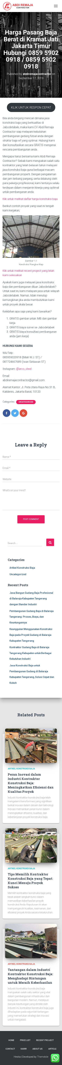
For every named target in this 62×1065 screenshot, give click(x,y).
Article (52, 1049)
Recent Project (45, 1040)
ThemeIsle (42, 1056)
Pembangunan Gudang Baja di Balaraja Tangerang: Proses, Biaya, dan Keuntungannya (31, 617)
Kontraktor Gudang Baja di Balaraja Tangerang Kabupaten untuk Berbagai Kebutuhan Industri (30, 653)
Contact (10, 1049)
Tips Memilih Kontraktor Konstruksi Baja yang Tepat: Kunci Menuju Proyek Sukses (30, 880)
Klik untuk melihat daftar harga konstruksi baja (30, 199)
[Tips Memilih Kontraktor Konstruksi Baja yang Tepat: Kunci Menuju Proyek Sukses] (31, 845)
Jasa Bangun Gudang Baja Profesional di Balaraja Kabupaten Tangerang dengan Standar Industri (31, 598)
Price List (25, 1040)
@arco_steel (24, 368)
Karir (24, 1049)
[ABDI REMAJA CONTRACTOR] (19, 6)
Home (11, 1040)
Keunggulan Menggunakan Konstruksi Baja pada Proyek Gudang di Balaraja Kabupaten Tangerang (30, 635)
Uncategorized (26, 402)
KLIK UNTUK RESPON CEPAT (31, 107)
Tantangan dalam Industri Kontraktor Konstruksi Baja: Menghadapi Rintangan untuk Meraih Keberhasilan (30, 976)
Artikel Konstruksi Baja (22, 567)
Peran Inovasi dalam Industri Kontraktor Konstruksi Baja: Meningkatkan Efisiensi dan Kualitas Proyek (31, 783)
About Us (37, 1049)
